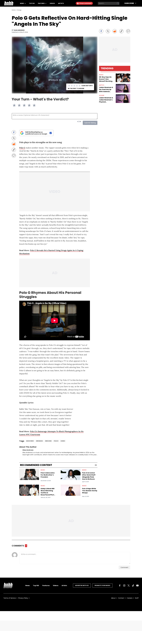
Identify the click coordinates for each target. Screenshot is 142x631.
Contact (121, 599)
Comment (124, 569)
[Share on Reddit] (114, 31)
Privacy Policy (23, 599)
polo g (56, 442)
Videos (52, 3)
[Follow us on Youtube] (137, 587)
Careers (129, 599)
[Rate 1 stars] (15, 105)
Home (13, 10)
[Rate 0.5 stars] (13, 105)
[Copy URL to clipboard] (121, 31)
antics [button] (101, 85)
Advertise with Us (82, 587)
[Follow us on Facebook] (120, 587)
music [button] (101, 75)
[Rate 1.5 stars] (18, 105)
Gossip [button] (101, 95)
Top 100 (32, 3)
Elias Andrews (19, 30)
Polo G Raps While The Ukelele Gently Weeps (89, 492)
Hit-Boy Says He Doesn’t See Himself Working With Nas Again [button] (105, 79)
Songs (19, 10)
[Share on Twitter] (108, 31)
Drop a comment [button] (85, 3)
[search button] (118, 3)
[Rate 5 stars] (35, 105)
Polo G (22, 148)
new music (39, 442)
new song (48, 442)
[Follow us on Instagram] (124, 587)
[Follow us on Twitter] (128, 587)
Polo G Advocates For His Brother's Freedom (48, 476)
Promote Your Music (102, 587)
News (22, 3)
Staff (137, 599)
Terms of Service (9, 599)
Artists (61, 3)
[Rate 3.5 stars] (28, 105)
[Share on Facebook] (101, 31)
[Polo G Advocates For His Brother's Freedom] (29, 475)
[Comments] (128, 31)
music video (30, 442)
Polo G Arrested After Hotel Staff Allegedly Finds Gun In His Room (88, 477)
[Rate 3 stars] (25, 105)
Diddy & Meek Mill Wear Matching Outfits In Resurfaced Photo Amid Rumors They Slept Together (48, 493)
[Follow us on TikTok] (133, 587)
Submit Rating (90, 123)
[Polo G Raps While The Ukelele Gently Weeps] (70, 491)
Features (41, 3)
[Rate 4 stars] (30, 105)
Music (43, 471)
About (113, 599)
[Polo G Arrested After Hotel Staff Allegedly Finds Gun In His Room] (70, 475)
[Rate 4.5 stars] (33, 105)
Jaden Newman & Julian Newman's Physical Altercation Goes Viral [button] (106, 100)
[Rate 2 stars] (20, 105)
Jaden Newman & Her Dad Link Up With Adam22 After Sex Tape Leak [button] (106, 89)
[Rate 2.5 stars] (23, 105)
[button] (123, 77)
